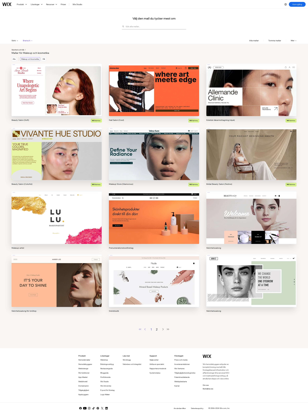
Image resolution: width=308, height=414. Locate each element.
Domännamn (83, 386)
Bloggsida (104, 373)
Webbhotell (82, 381)
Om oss (206, 385)
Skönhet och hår (18, 50)
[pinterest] (98, 408)
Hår (43, 59)
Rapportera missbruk (158, 368)
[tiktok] (93, 408)
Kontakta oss (208, 389)
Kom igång (297, 4)
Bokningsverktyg (107, 364)
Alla (14, 59)
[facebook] (80, 408)
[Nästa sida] (163, 329)
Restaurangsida (106, 368)
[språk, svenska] (285, 4)
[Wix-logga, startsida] (6, 4)
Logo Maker (105, 394)
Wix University (105, 386)
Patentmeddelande (182, 377)
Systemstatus (155, 373)
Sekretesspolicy (197, 408)
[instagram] (89, 408)
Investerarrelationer (182, 364)
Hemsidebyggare (85, 364)
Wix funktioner (84, 373)
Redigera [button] (57, 88)
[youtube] (85, 408)
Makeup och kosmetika (30, 59)
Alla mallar (254, 40)
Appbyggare (83, 394)
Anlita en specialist (157, 364)
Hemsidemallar (84, 360)
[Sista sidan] (168, 329)
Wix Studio (77, 4)
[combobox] (156, 26)
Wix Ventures (179, 368)
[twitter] (102, 408)
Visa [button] (57, 94)
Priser (63, 4)
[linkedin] (106, 408)
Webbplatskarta (180, 381)
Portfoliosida (105, 377)
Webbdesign (83, 368)
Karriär (177, 386)
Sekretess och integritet (132, 364)
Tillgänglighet (83, 390)
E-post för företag (107, 390)
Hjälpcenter (154, 360)
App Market (82, 377)
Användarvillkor (180, 408)
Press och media (180, 360)
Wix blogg (127, 360)
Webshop (104, 360)
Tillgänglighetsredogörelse (184, 373)
